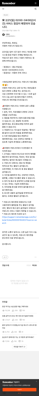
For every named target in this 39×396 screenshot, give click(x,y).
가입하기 (19, 389)
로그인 (19, 393)
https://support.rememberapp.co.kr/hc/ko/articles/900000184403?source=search (19, 220)
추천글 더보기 (18, 347)
